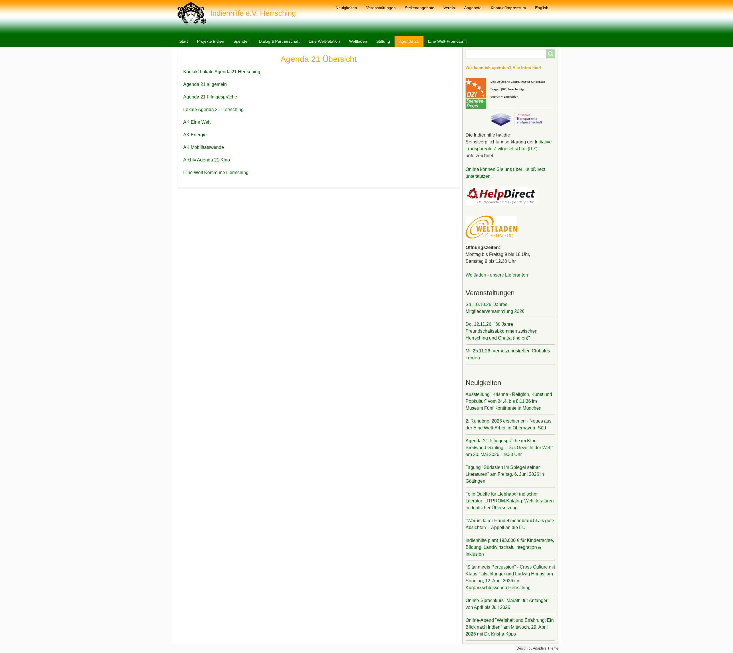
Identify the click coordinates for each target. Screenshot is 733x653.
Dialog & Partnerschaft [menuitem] (279, 41)
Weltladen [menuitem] (358, 41)
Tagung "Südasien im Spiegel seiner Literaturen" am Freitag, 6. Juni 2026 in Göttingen (505, 474)
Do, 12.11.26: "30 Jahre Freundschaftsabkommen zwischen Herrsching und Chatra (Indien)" (501, 331)
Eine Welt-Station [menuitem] (324, 41)
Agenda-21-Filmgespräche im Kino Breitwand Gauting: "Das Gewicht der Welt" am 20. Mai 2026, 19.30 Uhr (509, 447)
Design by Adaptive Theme (537, 648)
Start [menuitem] (183, 41)
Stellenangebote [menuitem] (419, 7)
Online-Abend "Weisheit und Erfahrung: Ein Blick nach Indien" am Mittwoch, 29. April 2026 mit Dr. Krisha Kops (510, 627)
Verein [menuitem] (449, 7)
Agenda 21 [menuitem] (409, 41)
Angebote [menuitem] (473, 7)
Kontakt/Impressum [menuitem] (508, 7)
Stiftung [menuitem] (383, 41)
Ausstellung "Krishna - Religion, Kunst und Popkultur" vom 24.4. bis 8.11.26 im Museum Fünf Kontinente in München (509, 401)
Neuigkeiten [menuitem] (346, 7)
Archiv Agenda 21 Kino (206, 159)
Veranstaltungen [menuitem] (381, 7)
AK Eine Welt (196, 122)
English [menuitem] (541, 7)
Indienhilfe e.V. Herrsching (253, 13)
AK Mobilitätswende (203, 147)
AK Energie (195, 134)
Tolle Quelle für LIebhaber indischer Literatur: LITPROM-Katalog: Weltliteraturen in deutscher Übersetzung (510, 501)
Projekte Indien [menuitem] (210, 41)
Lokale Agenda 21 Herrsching (213, 109)
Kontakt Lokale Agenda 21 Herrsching (221, 71)
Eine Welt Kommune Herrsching (216, 172)
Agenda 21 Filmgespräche (210, 96)
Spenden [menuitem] (241, 41)
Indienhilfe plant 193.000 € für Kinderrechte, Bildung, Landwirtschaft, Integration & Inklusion (510, 547)
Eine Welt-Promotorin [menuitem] (447, 41)
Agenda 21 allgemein (205, 84)
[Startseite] (194, 13)
